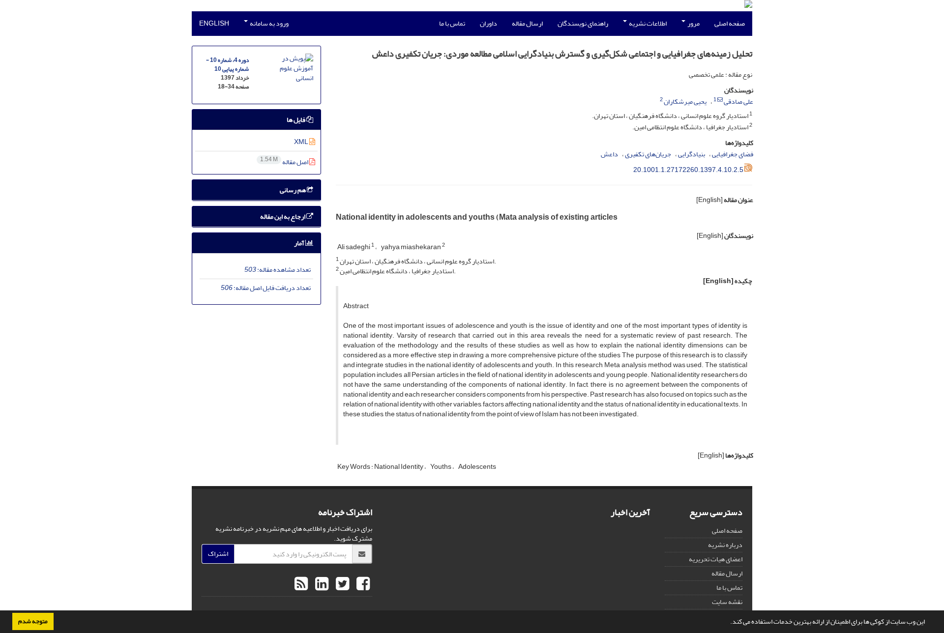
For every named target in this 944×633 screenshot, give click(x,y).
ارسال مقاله (527, 23)
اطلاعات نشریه (647, 23)
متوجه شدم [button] (33, 621)
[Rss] (301, 584)
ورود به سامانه (269, 23)
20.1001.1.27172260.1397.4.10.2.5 (688, 169)
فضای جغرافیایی (732, 154)
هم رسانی (293, 190)
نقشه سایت (727, 601)
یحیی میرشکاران (685, 101)
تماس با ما (452, 23)
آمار (299, 243)
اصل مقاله (284, 162)
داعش (609, 154)
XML (301, 141)
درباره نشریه (725, 544)
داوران (488, 23)
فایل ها (296, 119)
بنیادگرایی (691, 154)
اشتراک (218, 553)
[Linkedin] (320, 584)
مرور (693, 23)
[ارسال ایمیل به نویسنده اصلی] (720, 100)
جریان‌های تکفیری (648, 154)
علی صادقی (738, 101)
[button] (727, 622)
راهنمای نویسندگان (583, 23)
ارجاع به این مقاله (283, 216)
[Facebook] (362, 584)
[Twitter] (341, 584)
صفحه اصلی (729, 23)
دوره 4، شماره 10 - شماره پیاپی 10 (227, 65)
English (214, 23)
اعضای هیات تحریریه (715, 559)
